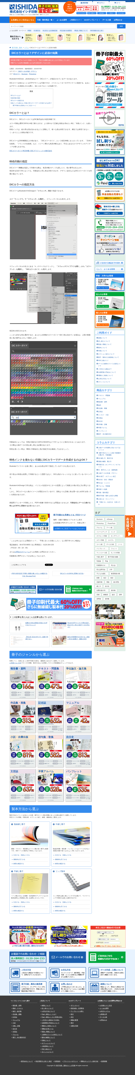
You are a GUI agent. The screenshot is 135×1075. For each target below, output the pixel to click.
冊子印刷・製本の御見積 (31, 984)
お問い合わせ (66, 984)
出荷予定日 (99, 942)
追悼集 (107, 599)
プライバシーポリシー (70, 1061)
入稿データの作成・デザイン (27, 71)
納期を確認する (18, 863)
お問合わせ (118, 20)
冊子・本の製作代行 (104, 434)
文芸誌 (14, 771)
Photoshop (32, 74)
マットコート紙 (102, 553)
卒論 (106, 561)
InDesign (110, 519)
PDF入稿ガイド (103, 360)
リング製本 (60, 871)
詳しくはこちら (103, 287)
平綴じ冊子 (18, 871)
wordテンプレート (91, 20)
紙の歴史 (116, 582)
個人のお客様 (101, 313)
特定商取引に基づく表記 (44, 1061)
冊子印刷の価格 (113, 557)
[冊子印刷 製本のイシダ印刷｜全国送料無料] (23, 5)
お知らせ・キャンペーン (106, 499)
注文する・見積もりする (21, 855)
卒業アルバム (46, 771)
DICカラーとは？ (16, 95)
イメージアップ (102, 532)
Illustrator (25, 74)
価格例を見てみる (19, 859)
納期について (102, 338)
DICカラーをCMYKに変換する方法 (72, 573)
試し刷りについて (104, 341)
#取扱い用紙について (81, 30)
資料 (120, 594)
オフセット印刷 (102, 536)
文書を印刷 (74, 1026)
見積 (98, 594)
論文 (99, 405)
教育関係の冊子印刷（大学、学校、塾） (117, 573)
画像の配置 (74, 1020)
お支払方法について (104, 379)
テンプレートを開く (77, 1011)
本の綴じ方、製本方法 (105, 458)
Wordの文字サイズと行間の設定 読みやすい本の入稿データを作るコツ (78, 625)
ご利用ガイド (75, 20)
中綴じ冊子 (60, 824)
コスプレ (111, 540)
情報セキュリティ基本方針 (89, 1061)
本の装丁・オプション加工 (107, 476)
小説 (14, 1023)
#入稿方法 (37, 30)
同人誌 (113, 565)
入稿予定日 (114, 936)
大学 (110, 569)
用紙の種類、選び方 (104, 461)
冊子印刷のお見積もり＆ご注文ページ (24, 105)
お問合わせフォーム (22, 552)
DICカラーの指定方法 (17, 100)
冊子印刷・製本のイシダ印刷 (65, 1065)
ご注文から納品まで (104, 369)
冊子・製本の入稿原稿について (108, 357)
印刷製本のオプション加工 (103, 565)
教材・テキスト (18, 1008)
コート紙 (99, 544)
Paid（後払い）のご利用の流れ (52, 1017)
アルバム (99, 527)
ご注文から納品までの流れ (50, 1020)
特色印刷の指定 (15, 98)
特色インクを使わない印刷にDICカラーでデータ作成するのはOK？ (31, 103)
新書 (98, 578)
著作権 (113, 590)
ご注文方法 (26, 970)
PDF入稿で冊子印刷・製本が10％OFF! (29, 946)
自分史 (70, 737)
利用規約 (57, 1061)
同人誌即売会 (101, 569)
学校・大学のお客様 (104, 276)
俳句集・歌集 (46, 737)
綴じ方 (99, 586)
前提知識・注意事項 (77, 1008)
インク (113, 532)
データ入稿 (106, 20)
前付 (72, 1014)
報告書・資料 (18, 668)
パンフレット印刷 (102, 548)
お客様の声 (103, 1014)
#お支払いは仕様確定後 (50, 30)
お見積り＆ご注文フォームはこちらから (70, 528)
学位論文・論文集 (76, 668)
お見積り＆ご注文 (15, 663)
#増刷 (29, 30)
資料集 (99, 599)
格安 (111, 578)
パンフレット (74, 771)
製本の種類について (48, 1037)
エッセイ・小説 (103, 415)
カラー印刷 (100, 540)
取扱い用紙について (104, 344)
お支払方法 (65, 970)
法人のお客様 (101, 294)
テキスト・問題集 (48, 668)
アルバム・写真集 (104, 486)
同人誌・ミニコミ (104, 483)
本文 (72, 1017)
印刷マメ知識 (102, 489)
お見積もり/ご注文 (106, 1005)
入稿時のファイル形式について (52, 1034)
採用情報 (104, 1061)
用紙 (107, 582)
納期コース (103, 936)
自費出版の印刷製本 (103, 590)
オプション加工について (106, 354)
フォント (114, 548)
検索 (121, 26)
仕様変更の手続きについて (107, 372)
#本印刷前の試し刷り (96, 30)
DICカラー (16, 74)
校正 (104, 578)
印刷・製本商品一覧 (44, 20)
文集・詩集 (16, 1026)
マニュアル (72, 702)
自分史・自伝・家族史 (105, 479)
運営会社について (27, 1061)
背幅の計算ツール (47, 1029)
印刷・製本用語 (103, 492)
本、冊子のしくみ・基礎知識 (107, 470)
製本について (102, 347)
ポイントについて (104, 382)
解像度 (105, 594)
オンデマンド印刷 (117, 536)
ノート (120, 544)
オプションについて (48, 1043)
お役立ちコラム (105, 1011)
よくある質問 (62, 20)
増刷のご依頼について (105, 375)
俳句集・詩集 (102, 424)
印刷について (102, 351)
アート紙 (109, 527)
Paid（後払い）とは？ (49, 1014)
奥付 (72, 1023)
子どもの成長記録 (102, 573)
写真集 (99, 561)
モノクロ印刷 (115, 553)
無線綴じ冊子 (19, 824)
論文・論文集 (17, 1011)
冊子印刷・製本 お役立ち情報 (108, 496)
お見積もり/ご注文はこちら (22, 20)
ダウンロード (75, 1005)
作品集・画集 (18, 702)
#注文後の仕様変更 (66, 30)
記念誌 (42, 702)
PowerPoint (111, 523)
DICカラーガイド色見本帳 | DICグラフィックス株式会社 (30, 151)
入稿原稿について (47, 1046)
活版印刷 (99, 582)
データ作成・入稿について (112, 970)
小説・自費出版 (19, 737)
